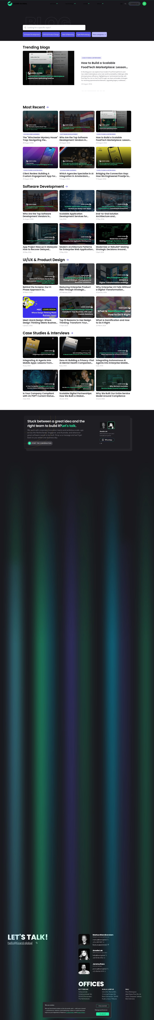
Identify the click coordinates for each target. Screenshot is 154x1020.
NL (125, 4)
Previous (21, 73)
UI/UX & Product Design (51, 34)
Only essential (102, 1006)
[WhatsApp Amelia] (104, 958)
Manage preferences (101, 1010)
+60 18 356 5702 (98, 958)
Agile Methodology (83, 34)
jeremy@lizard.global (99, 969)
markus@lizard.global (100, 940)
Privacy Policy (81, 1012)
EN (121, 4)
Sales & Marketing (68, 34)
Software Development (32, 34)
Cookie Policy (70, 1012)
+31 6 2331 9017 (97, 942)
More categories (98, 34)
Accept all (103, 1014)
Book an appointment (100, 945)
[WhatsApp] (144, 4)
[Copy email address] (37, 943)
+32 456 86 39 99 (98, 971)
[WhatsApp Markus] (104, 942)
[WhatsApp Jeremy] (105, 971)
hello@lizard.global (20, 943)
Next (132, 73)
